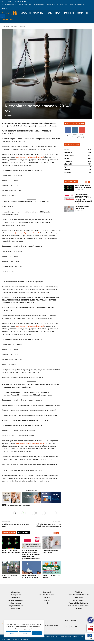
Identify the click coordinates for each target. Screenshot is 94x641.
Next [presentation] (58, 497)
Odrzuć (25, 633)
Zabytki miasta (78, 597)
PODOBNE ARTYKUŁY (9, 532)
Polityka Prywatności (51, 636)
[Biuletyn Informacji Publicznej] (90, 628)
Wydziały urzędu (16, 595)
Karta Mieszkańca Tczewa (25, 5)
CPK (86, 13)
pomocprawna (26, 505)
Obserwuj (75, 127)
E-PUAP (61, 5)
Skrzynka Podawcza (52, 5)
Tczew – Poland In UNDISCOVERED (78, 595)
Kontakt (79, 13)
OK (37, 633)
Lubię (67, 127)
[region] (24, 628)
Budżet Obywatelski (10, 5)
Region (24, 101)
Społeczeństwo (31, 101)
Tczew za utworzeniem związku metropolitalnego (11, 551)
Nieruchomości (68, 13)
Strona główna (5, 26)
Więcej (4, 8)
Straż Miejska (15, 597)
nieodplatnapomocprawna (14, 505)
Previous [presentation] (4, 497)
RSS (82, 636)
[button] (2, 16)
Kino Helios (78, 608)
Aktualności (26, 13)
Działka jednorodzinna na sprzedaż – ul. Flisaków (30, 576)
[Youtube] (76, 626)
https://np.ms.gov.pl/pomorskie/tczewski (30, 157)
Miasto (42, 13)
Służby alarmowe (15, 603)
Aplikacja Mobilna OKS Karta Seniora (50, 551)
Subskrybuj (81, 127)
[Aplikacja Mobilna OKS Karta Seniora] (52, 542)
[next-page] (57, 533)
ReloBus (47, 597)
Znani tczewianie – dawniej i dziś (78, 606)
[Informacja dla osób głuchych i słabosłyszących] (90, 620)
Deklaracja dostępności (65, 636)
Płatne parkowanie (80, 5)
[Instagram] (71, 626)
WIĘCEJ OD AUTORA (23, 532)
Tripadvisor (78, 592)
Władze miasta (15, 592)
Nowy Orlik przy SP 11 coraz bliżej (9, 576)
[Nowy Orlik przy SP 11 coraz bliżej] (11, 567)
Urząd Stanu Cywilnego (15, 600)
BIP (2, 5)
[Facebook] (66, 626)
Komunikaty (14, 101)
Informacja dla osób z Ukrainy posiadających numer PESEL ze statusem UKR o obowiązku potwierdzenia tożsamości (31, 554)
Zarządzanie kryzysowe (15, 606)
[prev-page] (55, 533)
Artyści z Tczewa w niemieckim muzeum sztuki (15, 525)
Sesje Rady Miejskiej (39, 5)
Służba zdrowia (15, 608)
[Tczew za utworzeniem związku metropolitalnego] (11, 542)
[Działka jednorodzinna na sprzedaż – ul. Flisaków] (31, 567)
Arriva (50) (47, 600)
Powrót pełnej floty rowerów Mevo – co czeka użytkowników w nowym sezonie (48, 525)
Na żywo (71, 5)
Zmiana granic (8, 19)
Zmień (12, 633)
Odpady (57, 13)
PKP (47, 603)
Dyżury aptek (47, 592)
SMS (66, 5)
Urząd (50, 13)
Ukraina (36, 13)
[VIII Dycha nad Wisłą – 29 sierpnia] (52, 567)
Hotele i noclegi (78, 600)
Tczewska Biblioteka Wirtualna (78, 603)
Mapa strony (76, 636)
